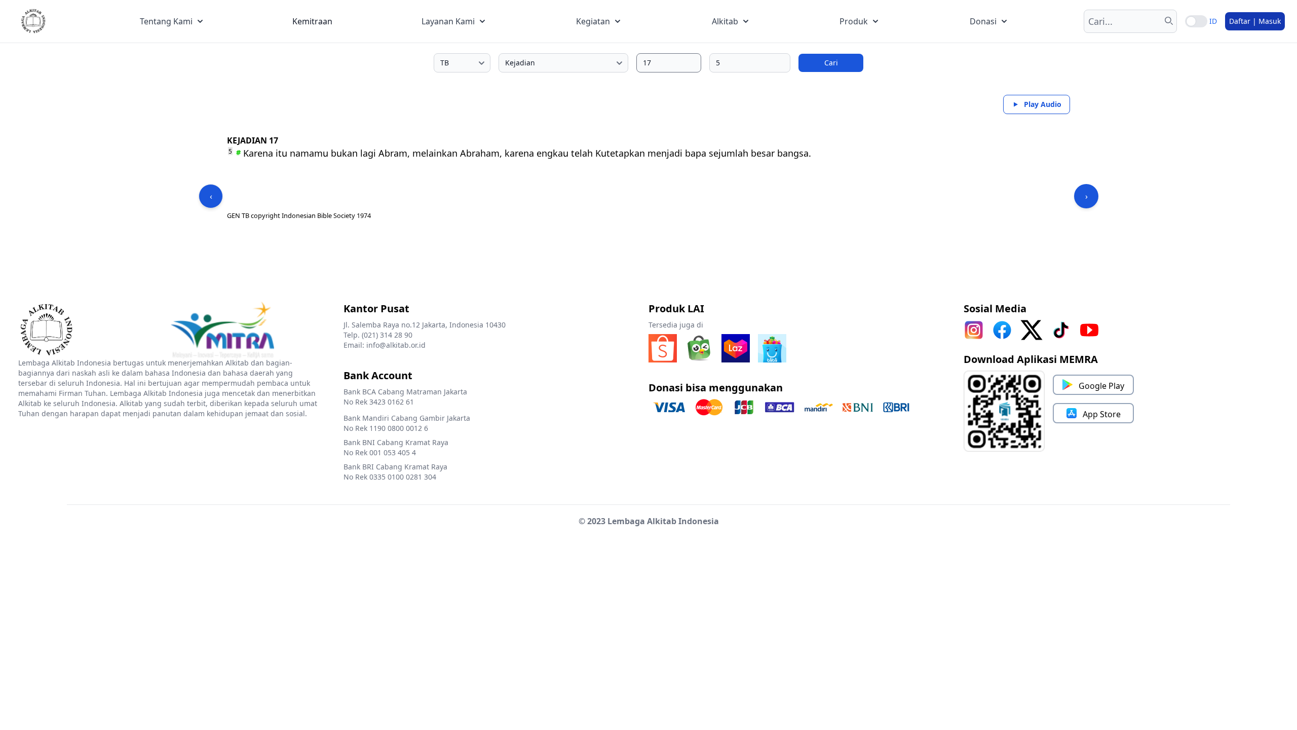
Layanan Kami (448, 21)
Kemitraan (312, 21)
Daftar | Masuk (1255, 21)
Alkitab (725, 21)
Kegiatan (593, 21)
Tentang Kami (166, 21)
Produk (854, 21)
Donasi (983, 21)
